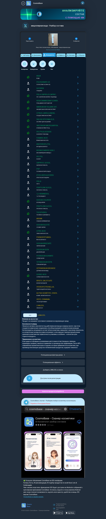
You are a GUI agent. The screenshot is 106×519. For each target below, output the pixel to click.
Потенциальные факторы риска (52, 355)
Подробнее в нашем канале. (33, 497)
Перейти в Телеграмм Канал (40, 403)
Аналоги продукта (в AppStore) (53, 391)
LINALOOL (41, 315)
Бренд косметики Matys (53, 49)
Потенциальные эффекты (52, 362)
